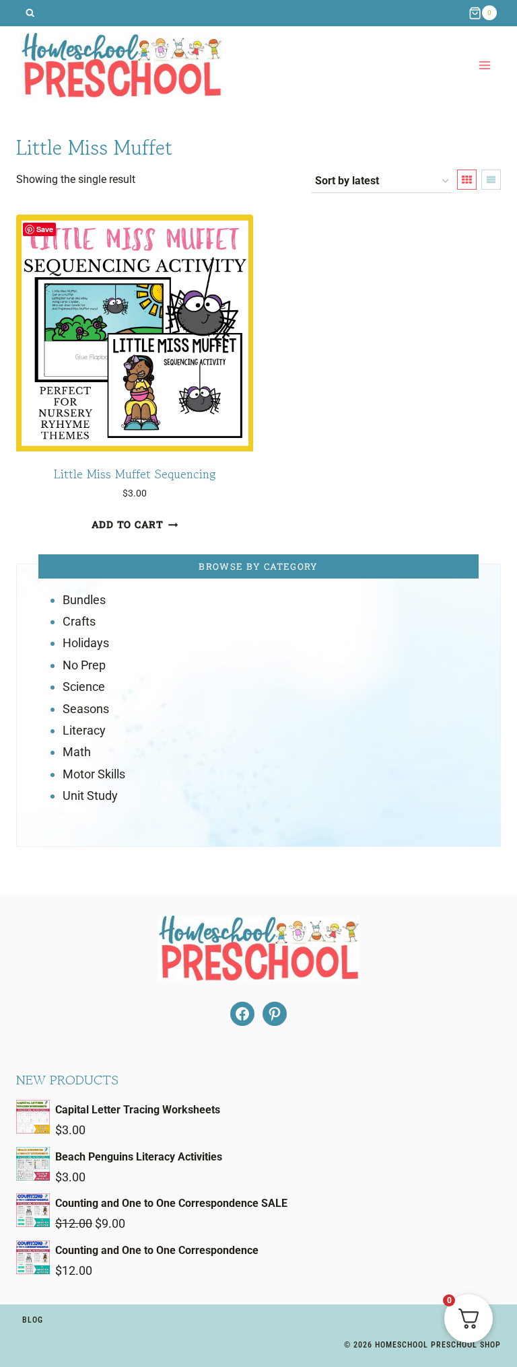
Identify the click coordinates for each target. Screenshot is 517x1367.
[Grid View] (467, 180)
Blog (32, 1320)
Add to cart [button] (128, 524)
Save (44, 229)
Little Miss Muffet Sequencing (135, 473)
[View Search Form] (30, 13)
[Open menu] (484, 65)
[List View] (491, 180)
